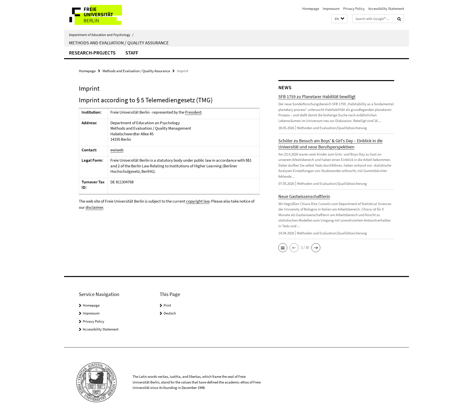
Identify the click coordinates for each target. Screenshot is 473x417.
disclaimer (94, 207)
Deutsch (170, 313)
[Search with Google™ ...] (399, 19)
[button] (339, 18)
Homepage (310, 8)
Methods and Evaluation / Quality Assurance (119, 43)
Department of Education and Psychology (101, 34)
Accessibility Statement (386, 8)
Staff (131, 53)
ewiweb (116, 150)
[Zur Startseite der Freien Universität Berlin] (105, 15)
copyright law (197, 201)
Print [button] (167, 305)
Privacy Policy (354, 8)
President (193, 112)
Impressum (331, 8)
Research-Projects (92, 53)
